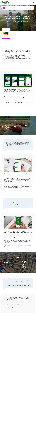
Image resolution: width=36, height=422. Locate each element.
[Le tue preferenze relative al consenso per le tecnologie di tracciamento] (1, 420)
